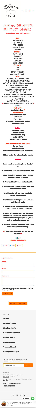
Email (4, 269)
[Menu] (33, 10)
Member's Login (9, 323)
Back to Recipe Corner (19, 303)
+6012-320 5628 (9, 386)
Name (4, 261)
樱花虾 (18, 108)
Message (5, 276)
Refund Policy (9, 337)
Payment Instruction (11, 333)
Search (6, 318)
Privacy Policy (9, 342)
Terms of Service (10, 347)
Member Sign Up (9, 328)
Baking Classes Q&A (11, 351)
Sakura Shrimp (18, 240)
